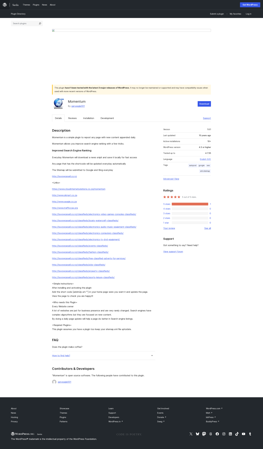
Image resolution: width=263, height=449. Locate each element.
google (202, 165)
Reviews (72, 118)
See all (207, 228)
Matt (209, 413)
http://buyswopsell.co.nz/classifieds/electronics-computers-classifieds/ (88, 233)
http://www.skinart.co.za (64, 195)
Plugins (63, 417)
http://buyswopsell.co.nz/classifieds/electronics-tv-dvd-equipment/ (86, 239)
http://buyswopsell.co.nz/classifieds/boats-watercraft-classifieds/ (85, 220)
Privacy (14, 421)
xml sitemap (205, 171)
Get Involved (163, 408)
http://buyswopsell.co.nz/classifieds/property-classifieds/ (81, 271)
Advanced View (171, 178)
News (13, 413)
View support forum (173, 251)
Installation (88, 118)
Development (107, 118)
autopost (192, 165)
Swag (161, 421)
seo (208, 165)
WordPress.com (214, 408)
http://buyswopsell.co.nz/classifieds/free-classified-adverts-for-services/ (89, 258)
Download (204, 104)
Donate (161, 417)
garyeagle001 (78, 106)
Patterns (63, 421)
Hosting (14, 417)
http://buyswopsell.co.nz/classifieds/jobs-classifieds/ (78, 264)
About (13, 408)
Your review (169, 228)
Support (207, 118)
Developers (113, 417)
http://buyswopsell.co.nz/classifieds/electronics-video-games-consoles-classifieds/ (94, 214)
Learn (111, 408)
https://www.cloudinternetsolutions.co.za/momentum (78, 189)
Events (160, 413)
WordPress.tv (115, 421)
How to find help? (61, 355)
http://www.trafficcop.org (65, 208)
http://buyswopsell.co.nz (64, 176)
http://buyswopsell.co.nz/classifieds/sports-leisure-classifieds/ (83, 277)
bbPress (211, 417)
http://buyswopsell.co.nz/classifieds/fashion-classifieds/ (80, 252)
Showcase (64, 408)
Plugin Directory (18, 14)
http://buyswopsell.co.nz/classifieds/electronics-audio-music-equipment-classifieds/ (94, 226)
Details (58, 118)
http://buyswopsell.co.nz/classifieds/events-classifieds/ (80, 245)
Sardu (39, 434)
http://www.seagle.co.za (64, 201)
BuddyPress (212, 421)
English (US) (205, 159)
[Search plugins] (40, 23)
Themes (63, 413)
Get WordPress (250, 5)
